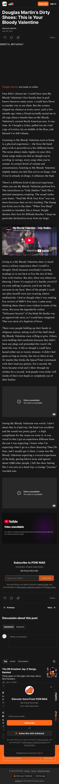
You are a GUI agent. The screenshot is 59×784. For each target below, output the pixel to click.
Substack (18, 781)
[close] (51, 687)
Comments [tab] (9, 627)
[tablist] (14, 627)
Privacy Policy (29, 745)
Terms (33, 771)
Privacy (27, 771)
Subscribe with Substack (31, 733)
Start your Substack (24, 776)
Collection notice (43, 771)
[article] (29, 677)
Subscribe (43, 4)
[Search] (54, 661)
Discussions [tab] (23, 661)
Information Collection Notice (35, 742)
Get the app (40, 776)
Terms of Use (42, 739)
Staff (14, 682)
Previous (11, 607)
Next (50, 607)
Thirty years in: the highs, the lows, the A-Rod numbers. (21, 677)
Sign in (53, 4)
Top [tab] (5, 661)
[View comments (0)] (11, 37)
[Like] (5, 37)
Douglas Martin (9, 28)
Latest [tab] (12, 661)
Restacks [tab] (20, 627)
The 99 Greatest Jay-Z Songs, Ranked (19, 671)
